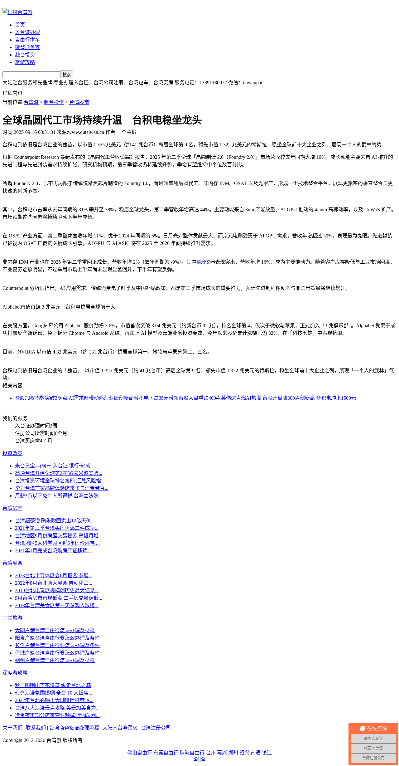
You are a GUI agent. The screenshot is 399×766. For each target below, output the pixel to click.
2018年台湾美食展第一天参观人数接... (57, 605)
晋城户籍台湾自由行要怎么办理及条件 (57, 653)
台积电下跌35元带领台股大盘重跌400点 (177, 398)
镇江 (267, 752)
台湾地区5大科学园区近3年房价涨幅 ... (57, 543)
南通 (256, 752)
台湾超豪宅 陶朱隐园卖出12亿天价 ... (55, 520)
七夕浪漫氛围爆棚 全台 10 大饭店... (53, 692)
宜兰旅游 (12, 618)
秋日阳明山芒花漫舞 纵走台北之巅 (53, 685)
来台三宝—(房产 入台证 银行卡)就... (54, 465)
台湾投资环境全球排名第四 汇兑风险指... (60, 480)
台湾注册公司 (156, 727)
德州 (200, 262)
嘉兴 (222, 752)
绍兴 (244, 752)
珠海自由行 (192, 752)
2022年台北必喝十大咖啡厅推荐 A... (54, 700)
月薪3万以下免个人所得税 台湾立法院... (58, 495)
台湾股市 (79, 102)
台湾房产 (12, 508)
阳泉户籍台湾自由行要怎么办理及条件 (57, 638)
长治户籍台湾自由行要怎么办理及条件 (57, 645)
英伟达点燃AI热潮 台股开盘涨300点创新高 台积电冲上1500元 (288, 398)
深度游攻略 (14, 673)
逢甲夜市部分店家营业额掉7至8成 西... (57, 715)
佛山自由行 (139, 752)
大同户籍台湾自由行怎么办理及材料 (55, 630)
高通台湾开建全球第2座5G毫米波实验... (58, 473)
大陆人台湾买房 (120, 727)
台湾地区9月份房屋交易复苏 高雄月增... (58, 535)
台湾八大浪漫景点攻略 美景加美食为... (57, 707)
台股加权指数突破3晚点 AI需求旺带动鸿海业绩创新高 (74, 398)
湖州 (233, 752)
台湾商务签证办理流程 (74, 727)
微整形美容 (27, 47)
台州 (211, 752)
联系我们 (36, 727)
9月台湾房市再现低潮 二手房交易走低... (58, 598)
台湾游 (31, 102)
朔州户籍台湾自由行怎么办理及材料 (55, 660)
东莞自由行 (165, 752)
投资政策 (12, 453)
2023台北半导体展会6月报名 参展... (53, 575)
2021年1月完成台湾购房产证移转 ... (53, 550)
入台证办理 (27, 32)
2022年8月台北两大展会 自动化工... (53, 583)
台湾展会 (12, 563)
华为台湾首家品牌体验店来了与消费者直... (61, 488)
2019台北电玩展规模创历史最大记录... (57, 590)
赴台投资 (25, 54)
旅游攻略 (25, 62)
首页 (20, 24)
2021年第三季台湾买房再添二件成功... (57, 528)
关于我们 (12, 727)
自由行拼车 (27, 39)
